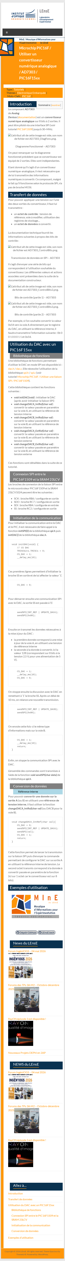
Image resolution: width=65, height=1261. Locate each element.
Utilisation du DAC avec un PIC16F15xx (31, 1205)
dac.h (11, 368)
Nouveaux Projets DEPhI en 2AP (27, 1052)
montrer (56, 105)
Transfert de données (20, 1199)
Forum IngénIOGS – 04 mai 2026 (27, 951)
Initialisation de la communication (31, 1225)
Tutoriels (19, 89)
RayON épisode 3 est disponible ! (27, 1018)
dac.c (19, 368)
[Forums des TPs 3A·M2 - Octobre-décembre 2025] (26, 988)
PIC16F (26, 96)
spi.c (33, 372)
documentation (27, 117)
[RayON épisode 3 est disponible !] (20, 1022)
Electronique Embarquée (31, 92)
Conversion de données (25, 1230)
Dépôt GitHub (27, 932)
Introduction (15, 1193)
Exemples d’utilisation (20, 1237)
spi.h (26, 372)
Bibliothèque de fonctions (26, 1209)
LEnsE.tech (47, 932)
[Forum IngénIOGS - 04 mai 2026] (20, 955)
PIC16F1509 (24, 129)
